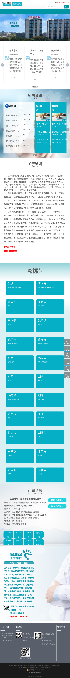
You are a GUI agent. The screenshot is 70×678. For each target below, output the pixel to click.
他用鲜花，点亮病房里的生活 (14, 141)
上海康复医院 (36, 676)
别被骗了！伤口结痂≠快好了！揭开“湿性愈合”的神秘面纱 (14, 136)
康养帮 (29, 676)
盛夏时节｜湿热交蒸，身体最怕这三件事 (14, 146)
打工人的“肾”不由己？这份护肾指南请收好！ (14, 126)
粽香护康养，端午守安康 (14, 131)
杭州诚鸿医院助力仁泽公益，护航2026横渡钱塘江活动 (14, 115)
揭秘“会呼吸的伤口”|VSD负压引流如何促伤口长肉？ (14, 121)
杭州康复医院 (40, 676)
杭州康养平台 (32, 676)
